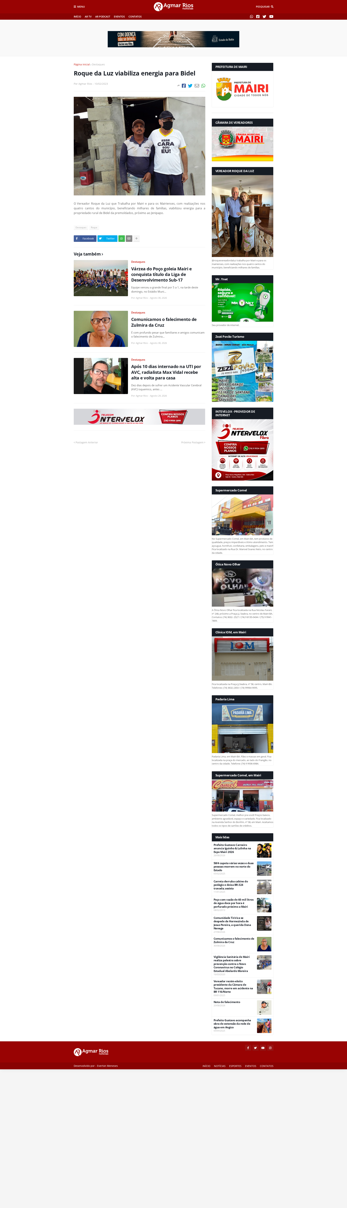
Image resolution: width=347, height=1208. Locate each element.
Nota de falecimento (227, 1002)
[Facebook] (184, 86)
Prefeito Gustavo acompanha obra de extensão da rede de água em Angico (232, 1024)
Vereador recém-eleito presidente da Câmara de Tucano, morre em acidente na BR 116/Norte (233, 987)
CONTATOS (135, 16)
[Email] (197, 86)
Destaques (98, 64)
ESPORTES (235, 1066)
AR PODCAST (102, 16)
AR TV (88, 16)
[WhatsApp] (203, 86)
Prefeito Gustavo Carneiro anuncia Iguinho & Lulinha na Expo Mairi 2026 (232, 848)
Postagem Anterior (87, 442)
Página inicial (82, 64)
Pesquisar (263, 6)
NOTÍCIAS (220, 1066)
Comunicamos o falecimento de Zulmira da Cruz (164, 322)
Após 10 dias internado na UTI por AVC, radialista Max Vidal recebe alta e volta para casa (166, 372)
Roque (94, 227)
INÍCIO (77, 16)
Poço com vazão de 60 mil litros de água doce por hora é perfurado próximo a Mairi (234, 903)
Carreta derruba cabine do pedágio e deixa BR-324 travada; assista (231, 885)
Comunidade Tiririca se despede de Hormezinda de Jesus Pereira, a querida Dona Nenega (232, 923)
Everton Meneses (107, 1065)
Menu (81, 6)
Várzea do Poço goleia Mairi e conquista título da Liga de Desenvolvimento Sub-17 (161, 274)
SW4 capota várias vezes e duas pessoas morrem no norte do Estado (234, 866)
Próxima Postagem (192, 442)
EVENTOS (119, 16)
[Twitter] (190, 86)
